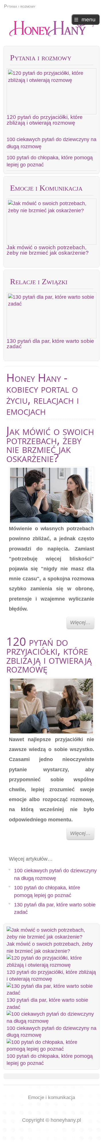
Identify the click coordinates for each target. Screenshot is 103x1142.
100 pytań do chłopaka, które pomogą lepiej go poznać (50, 161)
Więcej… (80, 622)
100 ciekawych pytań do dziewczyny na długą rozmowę (51, 143)
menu (89, 19)
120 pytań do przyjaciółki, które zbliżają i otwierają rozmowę (45, 119)
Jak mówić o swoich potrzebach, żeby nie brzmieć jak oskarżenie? (48, 250)
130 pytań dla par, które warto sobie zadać (50, 343)
